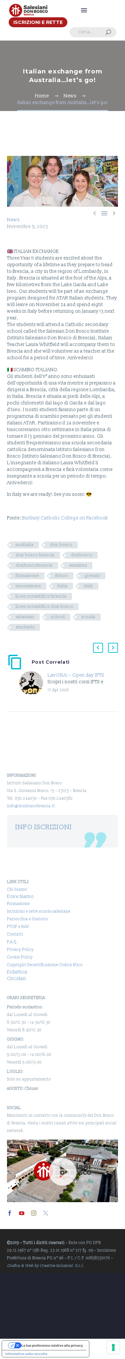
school (58, 617)
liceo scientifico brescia (41, 596)
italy (88, 586)
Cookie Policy (20, 957)
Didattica (17, 972)
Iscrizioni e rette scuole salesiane (38, 911)
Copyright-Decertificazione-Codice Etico (45, 965)
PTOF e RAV (18, 926)
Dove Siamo (20, 896)
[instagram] (33, 1213)
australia (25, 544)
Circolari (16, 978)
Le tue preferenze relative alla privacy (52, 1345)
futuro (61, 575)
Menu (84, 10)
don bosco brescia (35, 555)
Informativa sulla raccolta (26, 1354)
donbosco (81, 555)
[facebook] (9, 1213)
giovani (92, 575)
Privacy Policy (20, 949)
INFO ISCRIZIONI (43, 827)
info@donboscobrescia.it (31, 806)
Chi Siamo (17, 889)
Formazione (18, 903)
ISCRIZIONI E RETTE (38, 22)
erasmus (78, 565)
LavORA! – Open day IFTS (76, 675)
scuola (88, 617)
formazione (27, 575)
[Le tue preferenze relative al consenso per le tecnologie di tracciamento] (113, 1347)
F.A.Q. (12, 942)
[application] (62, 1171)
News (13, 220)
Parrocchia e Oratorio (27, 919)
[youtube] (21, 1213)
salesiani (25, 617)
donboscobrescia (34, 565)
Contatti (15, 934)
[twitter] (45, 1213)
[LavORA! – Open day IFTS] (33, 683)
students (25, 627)
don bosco (61, 544)
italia (62, 586)
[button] (108, 32)
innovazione (28, 586)
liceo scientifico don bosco (44, 606)
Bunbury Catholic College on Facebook (65, 518)
